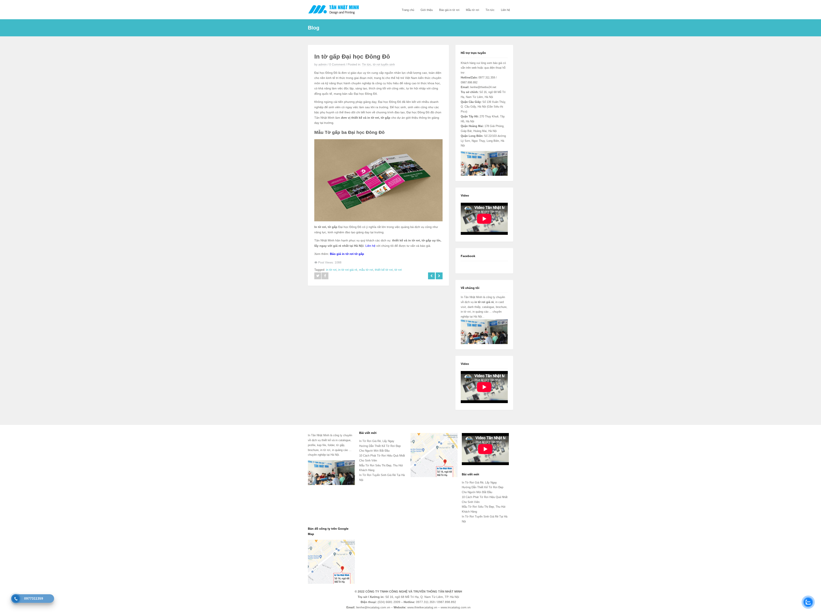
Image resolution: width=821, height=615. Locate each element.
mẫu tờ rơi (366, 269)
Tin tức (490, 10)
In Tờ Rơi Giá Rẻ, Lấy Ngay (376, 441)
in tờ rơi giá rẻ (347, 269)
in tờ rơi (331, 269)
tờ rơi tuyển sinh (384, 64)
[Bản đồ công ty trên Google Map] (331, 561)
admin (322, 64)
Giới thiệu (427, 10)
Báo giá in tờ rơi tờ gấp (347, 254)
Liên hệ (505, 10)
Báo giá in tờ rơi (449, 10)
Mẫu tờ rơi (472, 10)
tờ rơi (398, 269)
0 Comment (337, 64)
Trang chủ (408, 10)
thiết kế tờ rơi (384, 269)
